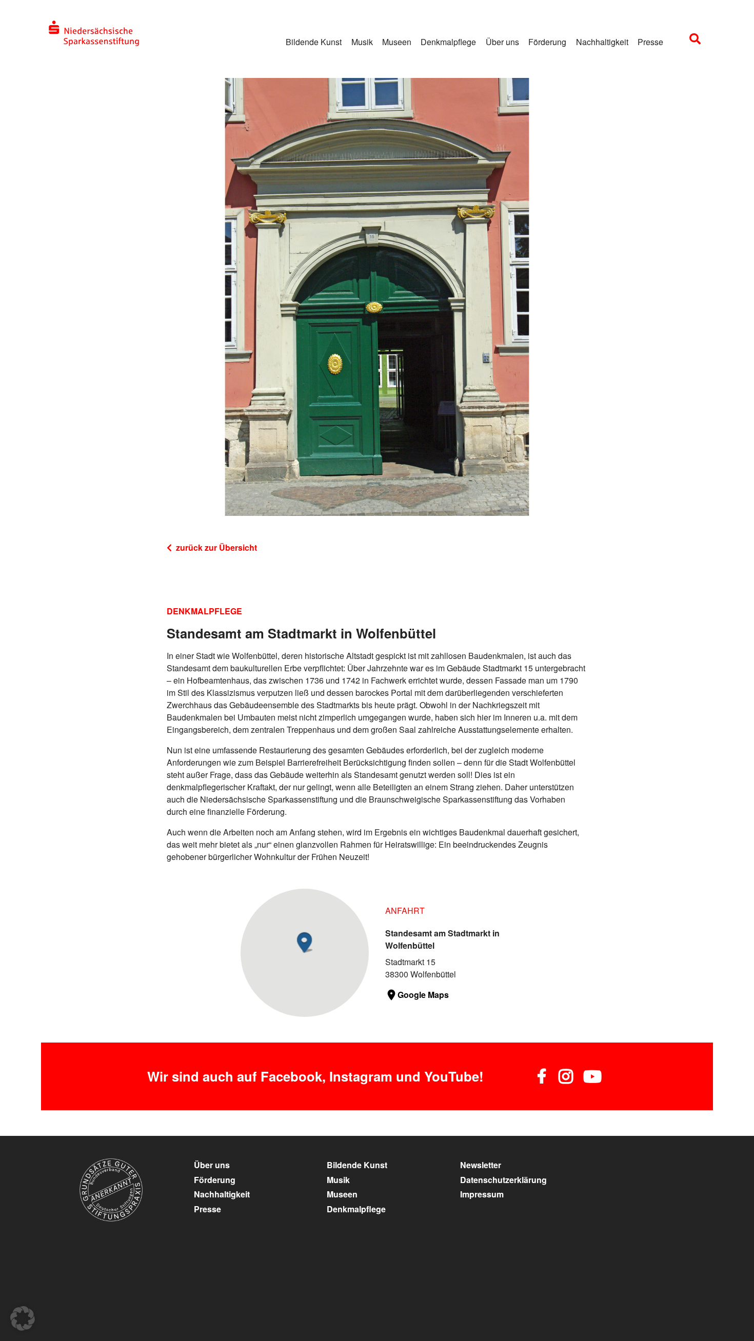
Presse (650, 42)
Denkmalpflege (448, 42)
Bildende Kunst (314, 42)
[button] (22, 1318)
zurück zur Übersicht (216, 547)
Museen (396, 42)
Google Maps (423, 994)
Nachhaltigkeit (602, 42)
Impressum (482, 1194)
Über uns (502, 42)
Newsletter (480, 1165)
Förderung (547, 42)
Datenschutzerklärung (503, 1180)
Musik (362, 42)
